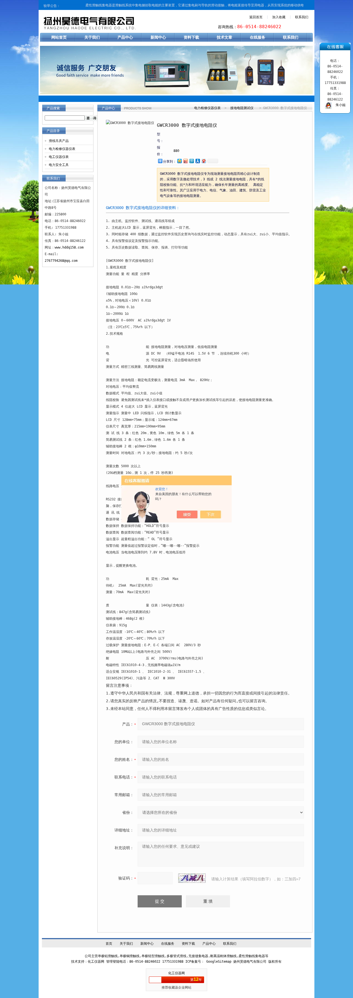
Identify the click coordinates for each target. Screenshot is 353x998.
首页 (109, 944)
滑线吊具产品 (59, 141)
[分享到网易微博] (203, 160)
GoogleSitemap (218, 961)
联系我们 (301, 17)
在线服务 (257, 37)
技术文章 (224, 37)
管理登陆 (112, 961)
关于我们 (92, 37)
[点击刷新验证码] (192, 878)
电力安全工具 (59, 165)
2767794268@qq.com (61, 261)
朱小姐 (339, 105)
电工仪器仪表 (59, 157)
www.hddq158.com (69, 247)
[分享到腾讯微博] (191, 160)
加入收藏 (278, 17)
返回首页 (256, 17)
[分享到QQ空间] (179, 160)
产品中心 (125, 37)
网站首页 (59, 37)
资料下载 (191, 37)
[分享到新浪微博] (185, 160)
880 (176, 151)
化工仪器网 (176, 973)
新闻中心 (158, 37)
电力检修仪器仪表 (62, 149)
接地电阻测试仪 (241, 108)
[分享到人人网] (197, 160)
